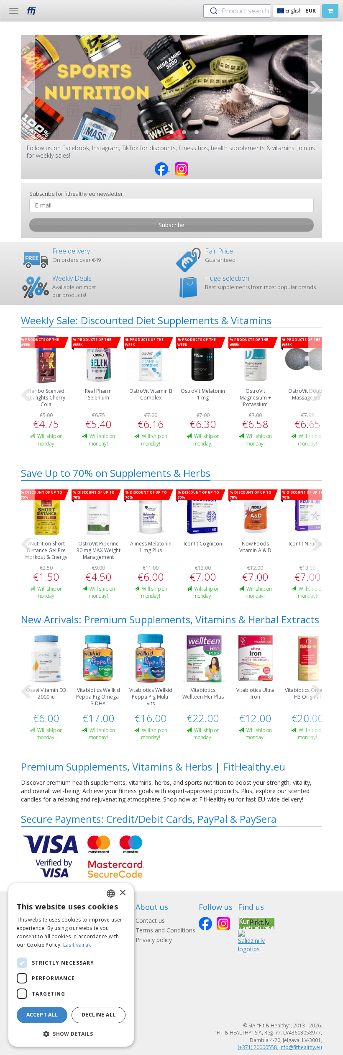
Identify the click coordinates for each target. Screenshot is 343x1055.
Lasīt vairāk (77, 944)
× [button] (122, 893)
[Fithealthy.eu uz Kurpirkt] (256, 923)
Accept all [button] (42, 1014)
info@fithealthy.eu (300, 1047)
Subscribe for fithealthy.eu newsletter (76, 193)
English (300, 10)
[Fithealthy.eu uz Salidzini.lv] (251, 941)
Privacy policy (154, 940)
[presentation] (28, 87)
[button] (146, 132)
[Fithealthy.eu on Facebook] (162, 168)
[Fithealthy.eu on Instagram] (181, 168)
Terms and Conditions (165, 930)
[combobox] (237, 11)
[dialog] (71, 965)
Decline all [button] (98, 1014)
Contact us (150, 920)
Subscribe (171, 225)
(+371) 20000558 (257, 1047)
